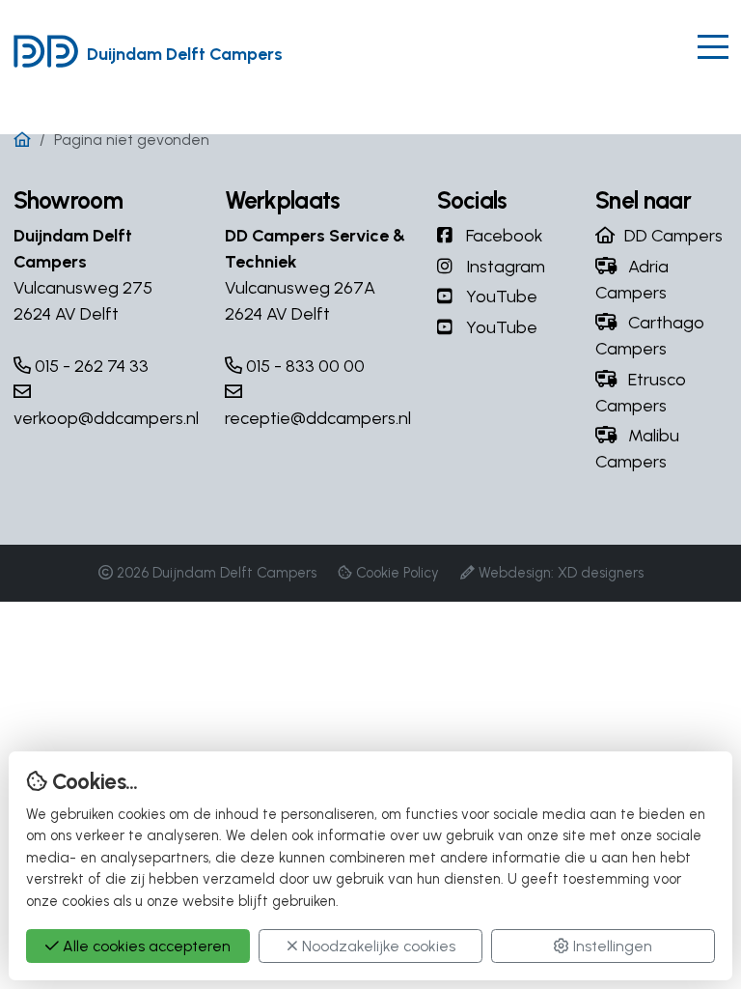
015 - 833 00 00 (303, 366)
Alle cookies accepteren (145, 946)
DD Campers (673, 235)
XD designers (601, 572)
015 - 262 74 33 (90, 366)
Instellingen (610, 946)
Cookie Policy (397, 572)
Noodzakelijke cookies (376, 946)
